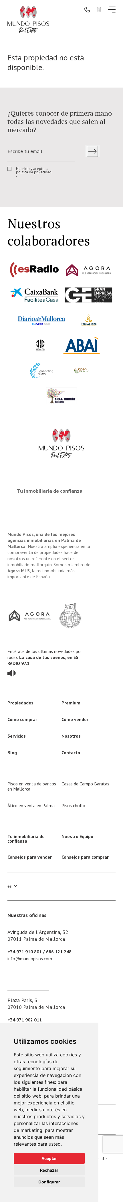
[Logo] (28, 18)
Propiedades (20, 703)
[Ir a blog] (11, 672)
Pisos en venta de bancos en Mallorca (31, 786)
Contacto (70, 752)
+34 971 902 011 (24, 1020)
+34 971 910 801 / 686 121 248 (39, 952)
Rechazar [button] (49, 1170)
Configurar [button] (49, 1181)
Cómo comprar (22, 719)
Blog (12, 752)
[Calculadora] (99, 9)
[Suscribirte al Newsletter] (92, 151)
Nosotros (71, 736)
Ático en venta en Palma (31, 805)
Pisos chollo (73, 805)
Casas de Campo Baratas (85, 784)
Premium (70, 703)
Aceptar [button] (49, 1158)
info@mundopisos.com (29, 958)
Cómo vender (74, 719)
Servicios (16, 736)
